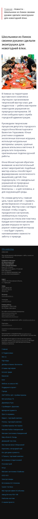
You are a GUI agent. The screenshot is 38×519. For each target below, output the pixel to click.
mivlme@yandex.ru (7, 296)
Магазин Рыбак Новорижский (12, 429)
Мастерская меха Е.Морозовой (13, 445)
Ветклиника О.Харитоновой (12, 460)
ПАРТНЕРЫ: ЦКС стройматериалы (14, 395)
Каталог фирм (7, 372)
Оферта (4, 330)
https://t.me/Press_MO (8, 315)
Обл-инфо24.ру (8, 249)
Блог (3, 380)
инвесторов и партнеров (20, 340)
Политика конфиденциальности (12, 328)
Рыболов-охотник (8, 498)
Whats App (5, 291)
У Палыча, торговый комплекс (13, 456)
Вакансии (5, 376)
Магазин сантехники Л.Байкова (13, 472)
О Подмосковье (7, 353)
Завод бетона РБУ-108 (10, 494)
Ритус (4, 468)
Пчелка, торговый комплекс (12, 422)
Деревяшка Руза (7, 403)
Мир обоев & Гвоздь (9, 437)
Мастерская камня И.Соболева (13, 491)
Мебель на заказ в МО (10, 384)
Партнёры (5, 361)
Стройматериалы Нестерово (12, 426)
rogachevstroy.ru (7, 325)
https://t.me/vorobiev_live (9, 313)
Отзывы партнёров (9, 368)
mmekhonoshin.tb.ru (29, 320)
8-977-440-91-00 (7, 288)
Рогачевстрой (7, 464)
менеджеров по (26, 334)
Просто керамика (8, 414)
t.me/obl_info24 (6, 301)
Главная (8, 9)
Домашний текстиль (9, 441)
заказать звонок (7, 289)
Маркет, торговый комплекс (12, 418)
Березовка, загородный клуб (12, 449)
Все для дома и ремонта (10, 452)
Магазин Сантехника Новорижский (14, 433)
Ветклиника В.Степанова (11, 483)
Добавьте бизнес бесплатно (12, 364)
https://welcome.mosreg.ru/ (10, 317)
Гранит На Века (7, 487)
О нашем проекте (8, 502)
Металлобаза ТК (8, 399)
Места (4, 357)
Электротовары (7, 479)
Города (4, 391)
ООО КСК (5, 475)
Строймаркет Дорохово (10, 407)
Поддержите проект (9, 387)
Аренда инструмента (9, 410)
